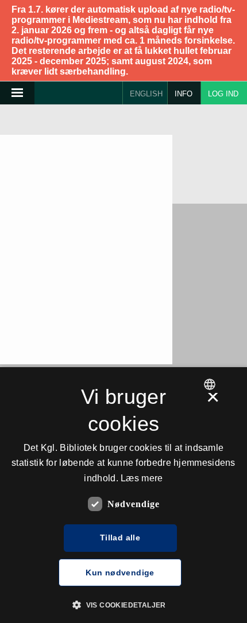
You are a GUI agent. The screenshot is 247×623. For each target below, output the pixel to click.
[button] (123, 604)
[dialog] (123, 495)
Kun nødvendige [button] (120, 572)
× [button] (212, 401)
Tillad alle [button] (120, 537)
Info (183, 93)
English (146, 93)
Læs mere (142, 478)
